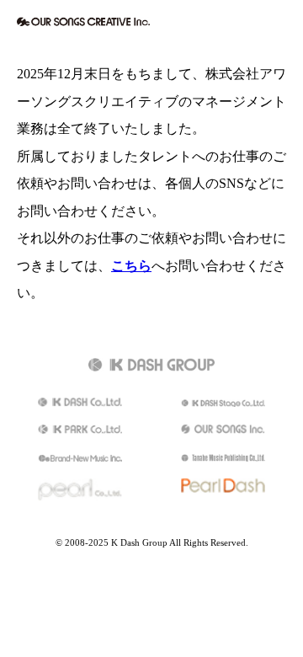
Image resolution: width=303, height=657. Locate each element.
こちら (131, 266)
